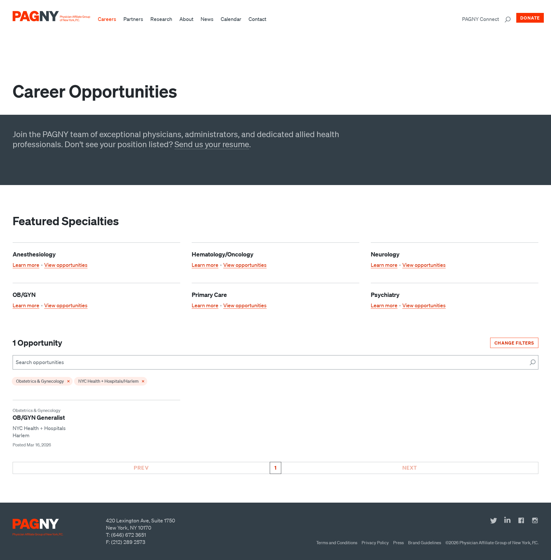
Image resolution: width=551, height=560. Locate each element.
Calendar (231, 19)
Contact (257, 19)
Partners (133, 19)
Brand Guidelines (424, 542)
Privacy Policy (375, 542)
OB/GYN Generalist (39, 417)
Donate (530, 18)
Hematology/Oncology (222, 254)
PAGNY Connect (480, 19)
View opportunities (66, 265)
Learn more (26, 265)
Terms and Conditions (336, 542)
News (207, 19)
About (186, 19)
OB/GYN (24, 294)
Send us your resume (211, 144)
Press (398, 542)
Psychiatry (385, 294)
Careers (107, 19)
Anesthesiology (34, 254)
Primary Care (209, 294)
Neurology (385, 254)
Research (161, 19)
